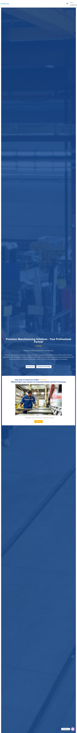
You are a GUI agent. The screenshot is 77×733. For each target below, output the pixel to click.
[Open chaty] (73, 729)
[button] (67, 3)
